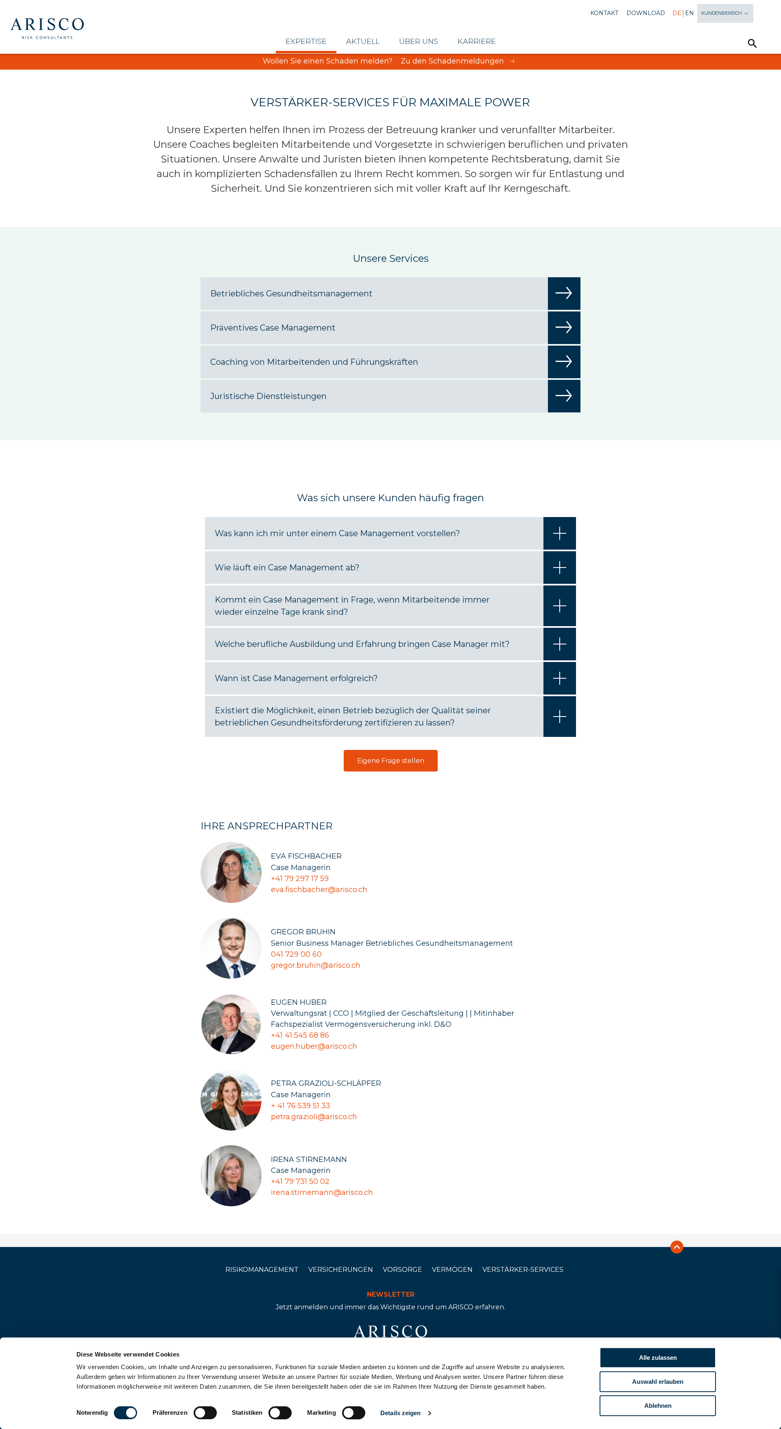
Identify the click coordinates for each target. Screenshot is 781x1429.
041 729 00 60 (296, 954)
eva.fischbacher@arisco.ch (319, 889)
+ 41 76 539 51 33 (300, 1105)
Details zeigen (400, 1412)
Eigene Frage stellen (390, 761)
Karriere (477, 41)
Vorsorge (402, 1269)
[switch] (205, 1412)
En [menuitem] (689, 13)
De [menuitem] (676, 13)
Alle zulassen (658, 1357)
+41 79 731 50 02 (300, 1181)
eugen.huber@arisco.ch (314, 1046)
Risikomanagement (262, 1269)
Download (645, 13)
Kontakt (604, 13)
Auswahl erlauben (657, 1381)
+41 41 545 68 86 (300, 1035)
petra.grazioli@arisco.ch (314, 1116)
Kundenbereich (722, 13)
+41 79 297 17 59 (300, 878)
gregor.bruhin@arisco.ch (315, 965)
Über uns (418, 41)
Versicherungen (340, 1269)
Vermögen (452, 1269)
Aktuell (363, 41)
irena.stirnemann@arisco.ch (322, 1192)
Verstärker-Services (522, 1269)
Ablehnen (658, 1405)
